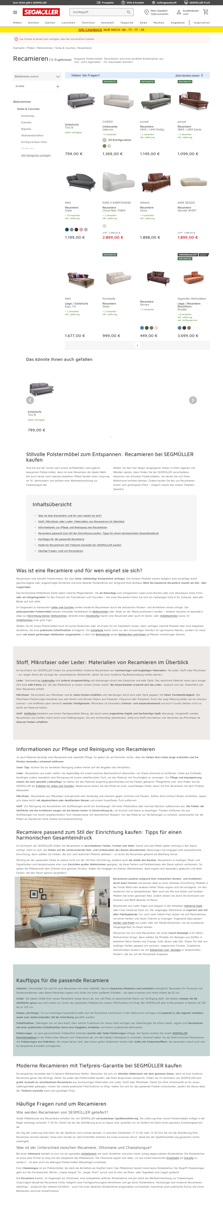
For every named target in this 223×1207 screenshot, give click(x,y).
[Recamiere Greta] (81, 181)
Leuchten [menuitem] (68, 22)
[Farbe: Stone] (109, 146)
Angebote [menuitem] (178, 22)
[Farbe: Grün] (147, 328)
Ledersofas (48, 680)
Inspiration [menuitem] (202, 22)
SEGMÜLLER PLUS (200, 2)
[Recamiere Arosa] (156, 181)
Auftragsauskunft (166, 2)
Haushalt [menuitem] (107, 22)
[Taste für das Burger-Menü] (15, 12)
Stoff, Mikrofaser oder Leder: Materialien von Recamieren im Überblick (81, 521)
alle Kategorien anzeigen (36, 155)
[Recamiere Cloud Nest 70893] (119, 181)
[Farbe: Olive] (104, 146)
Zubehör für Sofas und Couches (55, 785)
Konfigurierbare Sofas (34, 141)
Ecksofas (26, 122)
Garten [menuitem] (50, 22)
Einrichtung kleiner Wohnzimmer (47, 615)
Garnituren (27, 148)
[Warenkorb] (206, 12)
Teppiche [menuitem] (127, 22)
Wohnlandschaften (32, 135)
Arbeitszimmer (169, 615)
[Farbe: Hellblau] (72, 230)
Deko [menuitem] (143, 22)
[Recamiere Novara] (156, 273)
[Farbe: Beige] (156, 328)
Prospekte (108, 2)
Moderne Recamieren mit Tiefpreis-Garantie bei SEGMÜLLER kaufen (79, 544)
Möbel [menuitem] (17, 22)
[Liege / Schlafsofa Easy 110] (81, 273)
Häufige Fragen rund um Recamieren (60, 550)
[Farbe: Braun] (76, 230)
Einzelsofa (173, 1157)
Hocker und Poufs (124, 922)
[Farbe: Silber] (86, 230)
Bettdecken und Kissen (132, 634)
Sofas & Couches (28, 109)
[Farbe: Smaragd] (67, 230)
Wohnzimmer (22, 101)
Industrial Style (193, 905)
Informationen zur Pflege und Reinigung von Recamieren (72, 527)
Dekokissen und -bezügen (165, 949)
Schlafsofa (97, 630)
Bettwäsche (103, 634)
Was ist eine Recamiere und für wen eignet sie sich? (70, 515)
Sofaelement (88, 1153)
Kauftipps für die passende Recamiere (61, 539)
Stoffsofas (30, 713)
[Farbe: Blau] (142, 328)
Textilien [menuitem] (88, 22)
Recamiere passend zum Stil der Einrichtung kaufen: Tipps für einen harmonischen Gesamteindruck (98, 533)
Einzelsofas (27, 115)
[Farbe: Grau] (151, 328)
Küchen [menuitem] (33, 22)
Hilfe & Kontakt (135, 2)
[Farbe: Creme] (104, 226)
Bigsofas (26, 128)
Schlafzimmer (24, 620)
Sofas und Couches (62, 607)
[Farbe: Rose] (81, 230)
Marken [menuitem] (159, 22)
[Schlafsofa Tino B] (81, 98)
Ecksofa (189, 1157)
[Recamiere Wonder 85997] (194, 181)
